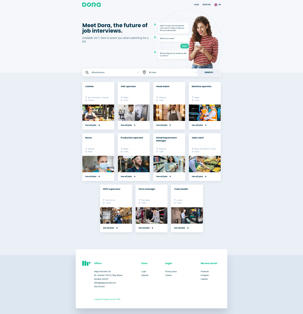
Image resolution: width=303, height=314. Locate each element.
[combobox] (115, 72)
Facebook (205, 271)
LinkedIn (204, 279)
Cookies (168, 275)
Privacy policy (171, 271)
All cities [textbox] (152, 72)
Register (207, 5)
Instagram (205, 275)
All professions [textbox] (98, 72)
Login (196, 5)
